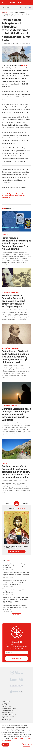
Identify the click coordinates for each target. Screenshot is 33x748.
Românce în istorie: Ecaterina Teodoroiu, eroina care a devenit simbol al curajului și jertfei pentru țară (13, 301)
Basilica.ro (16, 2)
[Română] (30, 7)
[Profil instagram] (25, 7)
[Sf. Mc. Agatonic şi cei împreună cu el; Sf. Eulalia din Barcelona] (16, 527)
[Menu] (2, 2)
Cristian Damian (12, 252)
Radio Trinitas (6, 701)
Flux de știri (6, 7)
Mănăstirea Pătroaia (8, 195)
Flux (6, 560)
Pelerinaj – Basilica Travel (9, 708)
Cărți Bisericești (6, 719)
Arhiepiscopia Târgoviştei (15, 194)
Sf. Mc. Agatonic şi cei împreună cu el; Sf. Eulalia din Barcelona (16, 547)
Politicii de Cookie (18, 738)
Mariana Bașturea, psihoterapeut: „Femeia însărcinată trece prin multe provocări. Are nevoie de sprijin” (14, 607)
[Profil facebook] (20, 7)
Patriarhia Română (7, 706)
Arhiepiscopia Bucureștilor (9, 716)
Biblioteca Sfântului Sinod (9, 714)
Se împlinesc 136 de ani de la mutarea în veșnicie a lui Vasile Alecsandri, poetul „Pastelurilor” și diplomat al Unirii (15, 357)
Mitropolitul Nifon (20, 195)
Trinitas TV (5, 705)
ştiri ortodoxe (6, 197)
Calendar (16, 508)
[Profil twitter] (23, 7)
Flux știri (16, 615)
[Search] (31, 2)
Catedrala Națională (7, 712)
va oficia (24, 65)
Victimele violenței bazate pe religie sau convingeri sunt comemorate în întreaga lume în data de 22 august (16, 414)
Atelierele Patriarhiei (7, 710)
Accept (5, 745)
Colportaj (4, 718)
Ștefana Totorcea (13, 43)
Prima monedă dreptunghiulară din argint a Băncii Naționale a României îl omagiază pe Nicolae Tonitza (16, 243)
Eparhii (6, 12)
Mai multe (26, 745)
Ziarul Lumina (5, 703)
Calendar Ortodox (16, 551)
